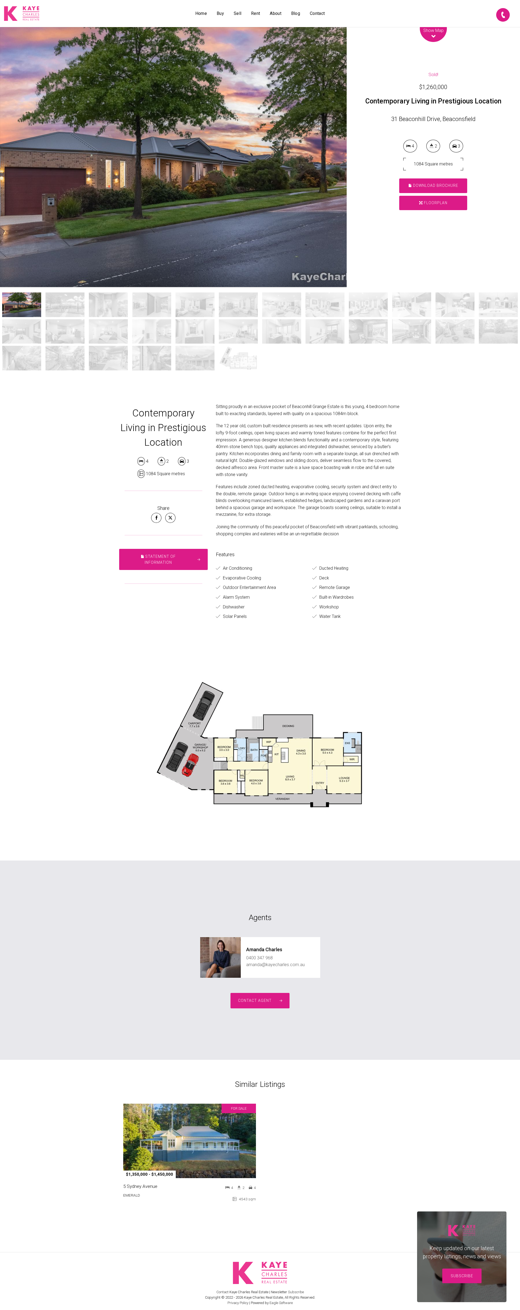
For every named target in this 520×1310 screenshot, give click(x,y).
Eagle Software (281, 1303)
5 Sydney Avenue (140, 1186)
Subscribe (462, 1276)
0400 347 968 (259, 957)
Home (201, 13)
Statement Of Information (160, 559)
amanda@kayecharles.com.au (275, 964)
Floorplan (435, 203)
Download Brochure (435, 185)
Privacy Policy (237, 1303)
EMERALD (131, 1195)
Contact (317, 13)
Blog (295, 13)
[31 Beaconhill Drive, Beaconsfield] (173, 157)
